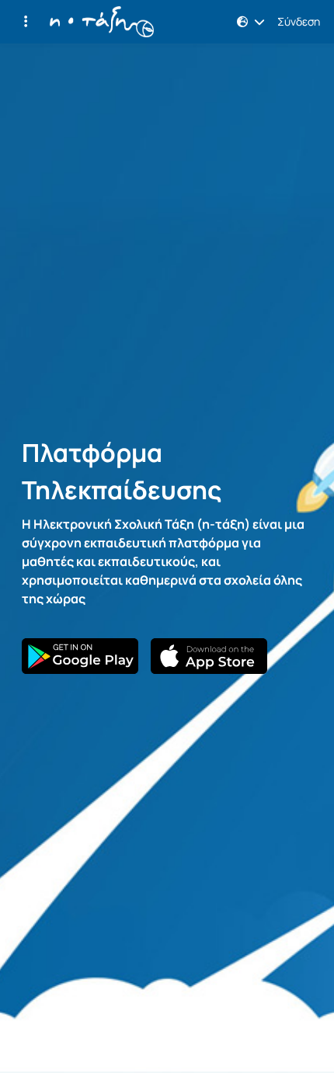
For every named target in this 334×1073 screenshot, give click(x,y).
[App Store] (209, 656)
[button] (25, 21)
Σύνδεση (298, 22)
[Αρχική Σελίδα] (101, 21)
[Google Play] (80, 656)
